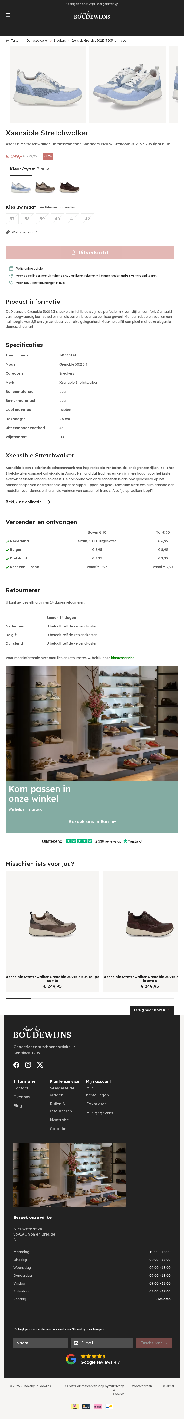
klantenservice (122, 658)
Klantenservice (64, 1081)
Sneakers (59, 40)
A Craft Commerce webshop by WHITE (91, 1386)
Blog (17, 1105)
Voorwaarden (142, 1386)
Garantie (58, 1128)
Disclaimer (167, 1386)
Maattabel (60, 1119)
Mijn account (98, 1081)
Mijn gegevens (99, 1113)
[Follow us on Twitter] (40, 1065)
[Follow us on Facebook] (16, 1065)
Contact (20, 1088)
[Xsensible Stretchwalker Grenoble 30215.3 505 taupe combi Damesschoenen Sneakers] (45, 186)
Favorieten (96, 1103)
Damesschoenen (37, 40)
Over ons (21, 1097)
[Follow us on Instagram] (28, 1065)
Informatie (24, 1081)
